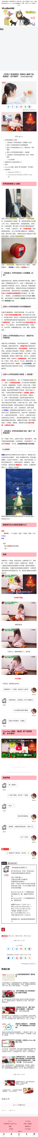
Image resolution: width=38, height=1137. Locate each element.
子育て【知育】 (28, 1123)
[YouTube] (7, 875)
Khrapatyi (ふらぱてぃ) (14, 172)
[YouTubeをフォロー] (17, 958)
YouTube (27, 1121)
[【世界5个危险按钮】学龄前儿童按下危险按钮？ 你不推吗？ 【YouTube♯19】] (17, 107)
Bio (5, 863)
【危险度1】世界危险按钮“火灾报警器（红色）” (19, 142)
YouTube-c (28, 936)
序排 (6, 164)
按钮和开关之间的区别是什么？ (13, 162)
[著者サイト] (8, 958)
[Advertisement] (19, 49)
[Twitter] (5, 875)
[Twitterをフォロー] (12, 958)
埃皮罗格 (7, 169)
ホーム (10, 1121)
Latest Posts (13, 863)
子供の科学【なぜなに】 (10, 1123)
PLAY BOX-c (20, 936)
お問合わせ (28, 1126)
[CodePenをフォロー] (21, 958)
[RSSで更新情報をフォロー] (29, 958)
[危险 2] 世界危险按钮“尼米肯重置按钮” (17, 145)
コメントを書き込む (19, 1105)
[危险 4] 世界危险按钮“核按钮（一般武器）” (18, 152)
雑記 (10, 1126)
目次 (16, 136)
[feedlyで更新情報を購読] (25, 958)
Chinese (5, 936)
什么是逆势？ (12, 159)
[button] (34, 536)
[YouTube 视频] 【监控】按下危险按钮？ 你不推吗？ (19, 167)
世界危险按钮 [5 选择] (11, 140)
